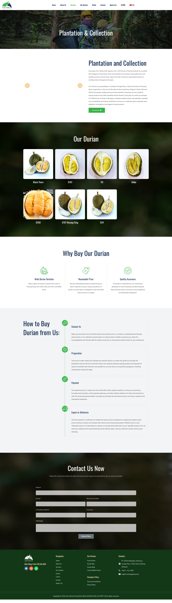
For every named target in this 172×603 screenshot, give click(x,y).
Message (39, 521)
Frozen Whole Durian (94, 570)
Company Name (42, 510)
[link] (28, 558)
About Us (59, 564)
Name (38, 487)
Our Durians (59, 570)
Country (89, 510)
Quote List (59, 583)
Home (58, 561)
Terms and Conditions (94, 581)
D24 (102, 222)
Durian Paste (91, 567)
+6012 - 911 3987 (128, 570)
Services (58, 567)
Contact (58, 580)
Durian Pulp (90, 564)
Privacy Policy (91, 585)
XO (102, 182)
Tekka (133, 182)
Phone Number (92, 499)
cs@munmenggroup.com (130, 574)
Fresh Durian (91, 561)
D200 (38, 222)
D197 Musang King (70, 222)
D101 (70, 182)
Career (58, 577)
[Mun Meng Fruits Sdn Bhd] (7, 5)
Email (38, 499)
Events (58, 574)
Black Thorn (38, 182)
